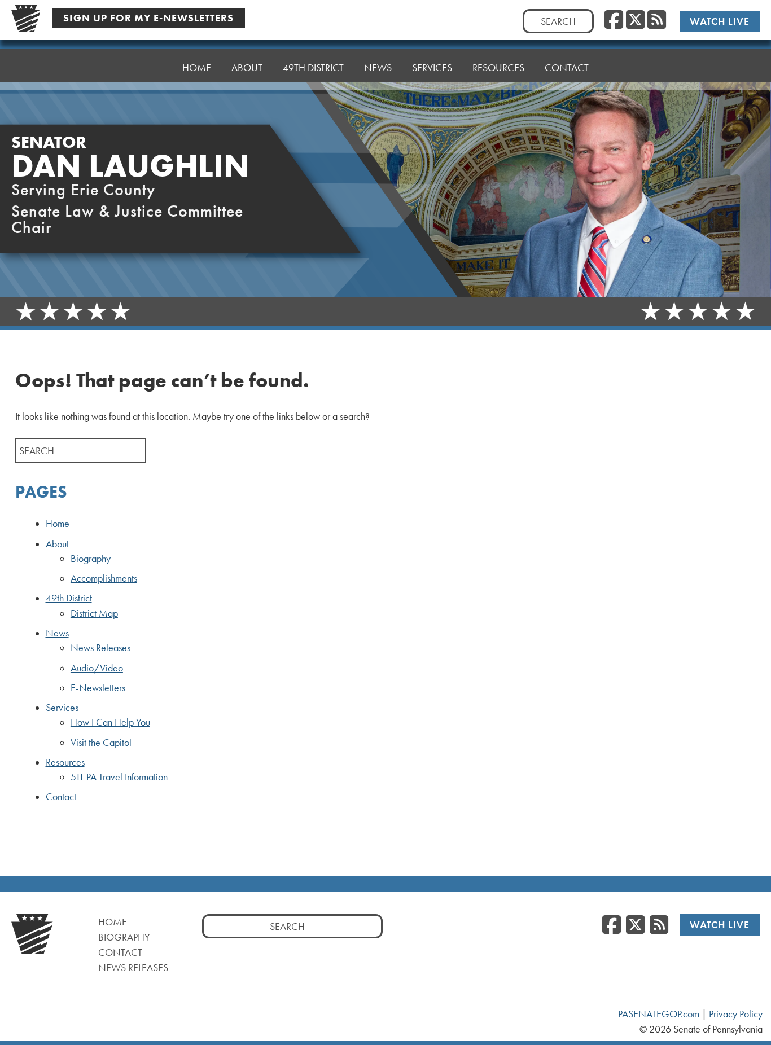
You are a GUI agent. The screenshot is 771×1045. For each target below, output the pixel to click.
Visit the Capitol (101, 742)
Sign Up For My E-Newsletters (148, 17)
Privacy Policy (736, 1014)
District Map (94, 613)
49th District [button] (313, 67)
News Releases (100, 648)
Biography (91, 558)
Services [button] (432, 67)
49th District (69, 598)
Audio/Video (97, 668)
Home (196, 67)
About (57, 544)
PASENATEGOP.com (658, 1014)
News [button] (378, 67)
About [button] (246, 67)
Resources (65, 762)
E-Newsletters (98, 688)
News (57, 633)
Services (62, 707)
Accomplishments (104, 578)
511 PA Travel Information (119, 777)
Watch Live (720, 21)
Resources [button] (498, 67)
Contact (567, 67)
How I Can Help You (110, 722)
